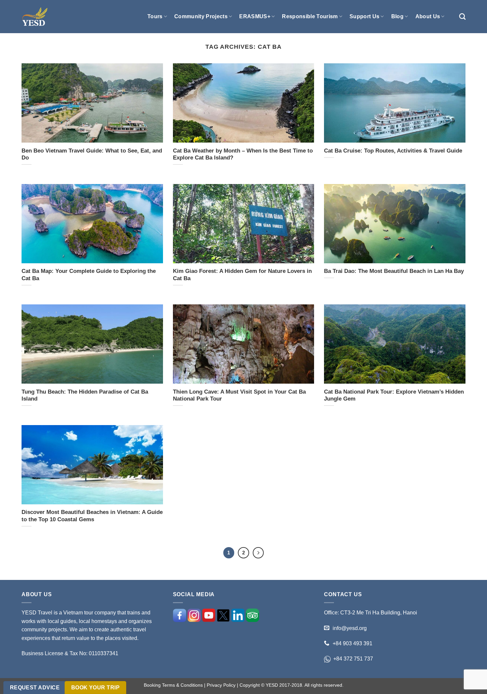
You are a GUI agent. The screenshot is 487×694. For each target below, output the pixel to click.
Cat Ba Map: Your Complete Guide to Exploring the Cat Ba (89, 275)
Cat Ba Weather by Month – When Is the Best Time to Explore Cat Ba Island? (243, 154)
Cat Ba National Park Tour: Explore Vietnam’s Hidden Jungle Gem (394, 395)
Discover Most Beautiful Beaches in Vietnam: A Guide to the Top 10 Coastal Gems (92, 516)
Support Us (364, 16)
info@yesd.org (350, 628)
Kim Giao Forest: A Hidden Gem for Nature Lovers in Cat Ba (242, 275)
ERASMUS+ (254, 16)
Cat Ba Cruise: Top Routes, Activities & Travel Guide (393, 151)
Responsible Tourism (310, 16)
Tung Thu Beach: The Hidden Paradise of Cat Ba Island (85, 395)
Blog (397, 16)
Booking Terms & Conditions (173, 685)
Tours (155, 16)
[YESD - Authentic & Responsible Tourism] (35, 17)
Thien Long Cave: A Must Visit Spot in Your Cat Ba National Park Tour (239, 395)
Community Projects (201, 16)
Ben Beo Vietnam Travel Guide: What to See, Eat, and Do (92, 154)
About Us (427, 16)
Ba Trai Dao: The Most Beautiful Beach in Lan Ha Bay (394, 271)
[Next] (258, 552)
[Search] (462, 16)
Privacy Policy (221, 685)
